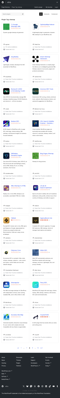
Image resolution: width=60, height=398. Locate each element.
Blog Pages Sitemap (47, 153)
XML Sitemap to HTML (18, 186)
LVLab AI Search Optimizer (46, 186)
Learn (32, 357)
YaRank (13, 218)
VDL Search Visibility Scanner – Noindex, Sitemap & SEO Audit (47, 122)
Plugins (18, 363)
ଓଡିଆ (6, 386)
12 (38, 348)
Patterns (18, 366)
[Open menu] (57, 2)
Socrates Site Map (17, 315)
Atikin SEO (43, 250)
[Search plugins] (22, 14)
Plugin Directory (6, 7)
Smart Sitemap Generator (45, 57)
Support (33, 360)
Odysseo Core (16, 250)
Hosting (4, 363)
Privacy (4, 366)
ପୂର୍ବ (18, 348)
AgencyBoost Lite (46, 218)
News (3, 360)
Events (47, 360)
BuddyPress (6, 379)
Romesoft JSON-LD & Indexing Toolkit (18, 90)
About (3, 357)
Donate (48, 363)
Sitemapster (15, 282)
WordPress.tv (35, 366)
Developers (34, 363)
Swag (47, 366)
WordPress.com (7, 371)
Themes (18, 360)
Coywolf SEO (44, 315)
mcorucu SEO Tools (46, 89)
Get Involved (49, 357)
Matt (4, 373)
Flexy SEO (43, 282)
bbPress (5, 376)
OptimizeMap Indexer (47, 24)
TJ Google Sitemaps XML (16, 25)
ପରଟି (41, 348)
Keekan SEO (15, 121)
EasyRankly (14, 57)
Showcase (19, 357)
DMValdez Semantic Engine (16, 154)
